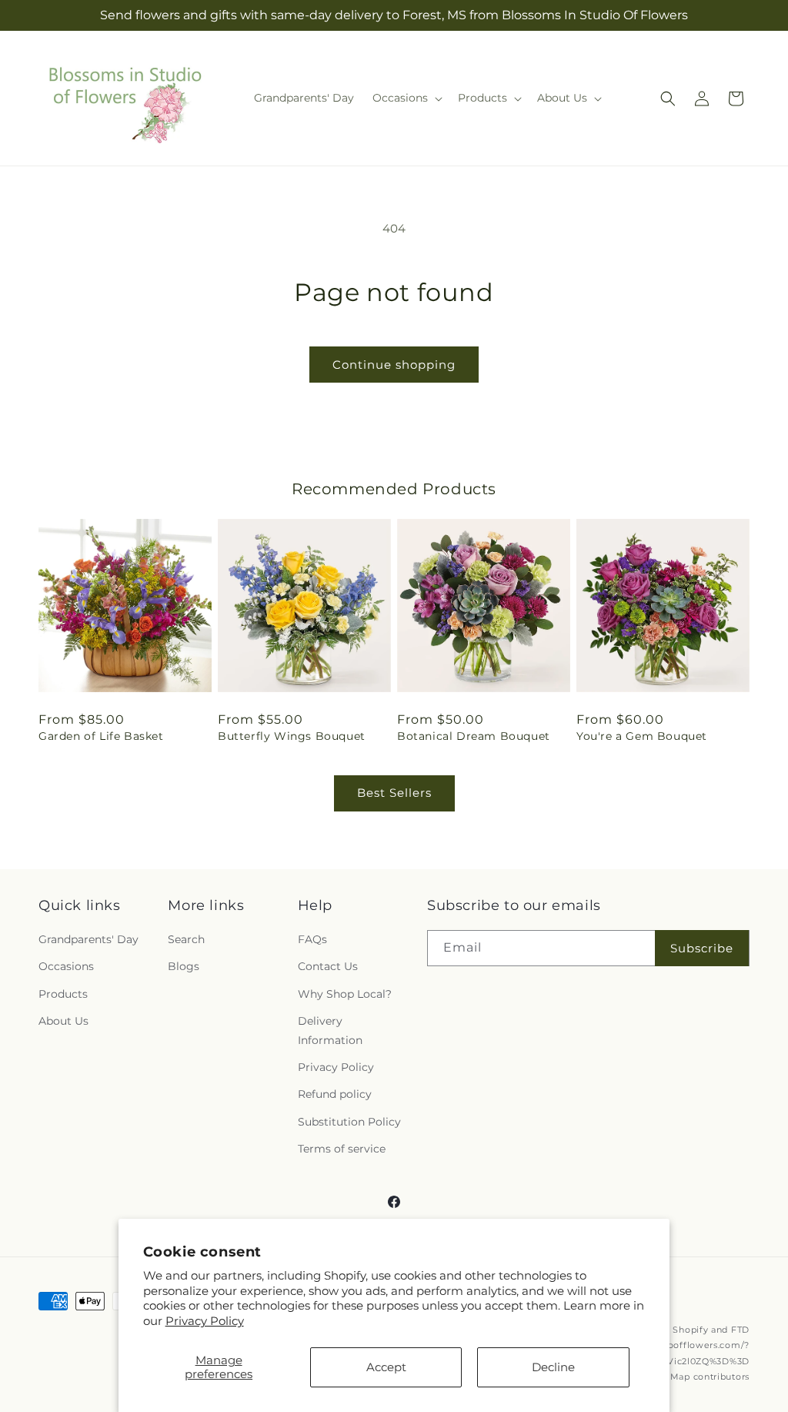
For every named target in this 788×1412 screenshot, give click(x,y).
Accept (386, 1367)
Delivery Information (330, 1030)
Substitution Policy (349, 1122)
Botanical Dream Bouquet (473, 736)
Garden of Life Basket (101, 736)
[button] (406, 98)
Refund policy (335, 1094)
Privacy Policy (204, 1320)
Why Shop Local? (345, 994)
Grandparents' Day (88, 939)
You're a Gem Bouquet (641, 736)
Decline (553, 1367)
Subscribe (701, 948)
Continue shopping (394, 364)
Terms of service (342, 1149)
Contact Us (328, 966)
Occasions (66, 966)
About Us (63, 1021)
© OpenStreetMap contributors (678, 1376)
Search (186, 939)
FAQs (312, 939)
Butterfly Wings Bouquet (292, 736)
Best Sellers (394, 792)
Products (63, 994)
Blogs (183, 966)
